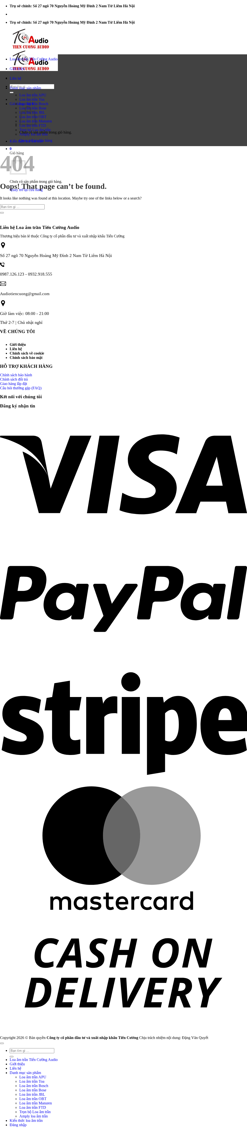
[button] (11, 149)
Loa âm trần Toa (31, 99)
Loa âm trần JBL (32, 1094)
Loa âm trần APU (32, 95)
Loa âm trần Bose (32, 1090)
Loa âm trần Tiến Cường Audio (34, 59)
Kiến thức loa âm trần (26, 141)
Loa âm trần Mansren (35, 1103)
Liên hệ (15, 78)
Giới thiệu (17, 69)
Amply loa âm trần (33, 134)
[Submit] (12, 92)
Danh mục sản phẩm (25, 88)
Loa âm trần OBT (33, 1099)
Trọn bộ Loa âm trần (35, 130)
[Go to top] (2, 1043)
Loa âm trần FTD (32, 125)
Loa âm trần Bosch (33, 104)
